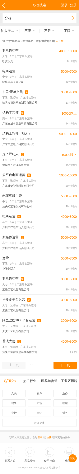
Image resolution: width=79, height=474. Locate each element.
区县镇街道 (49, 381)
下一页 (65, 365)
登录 (40, 437)
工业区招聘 (69, 381)
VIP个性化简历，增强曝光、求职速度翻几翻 (33, 41)
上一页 (14, 365)
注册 (49, 437)
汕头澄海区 (8, 31)
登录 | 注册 (69, 5)
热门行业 (29, 381)
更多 (39, 422)
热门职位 (9, 381)
